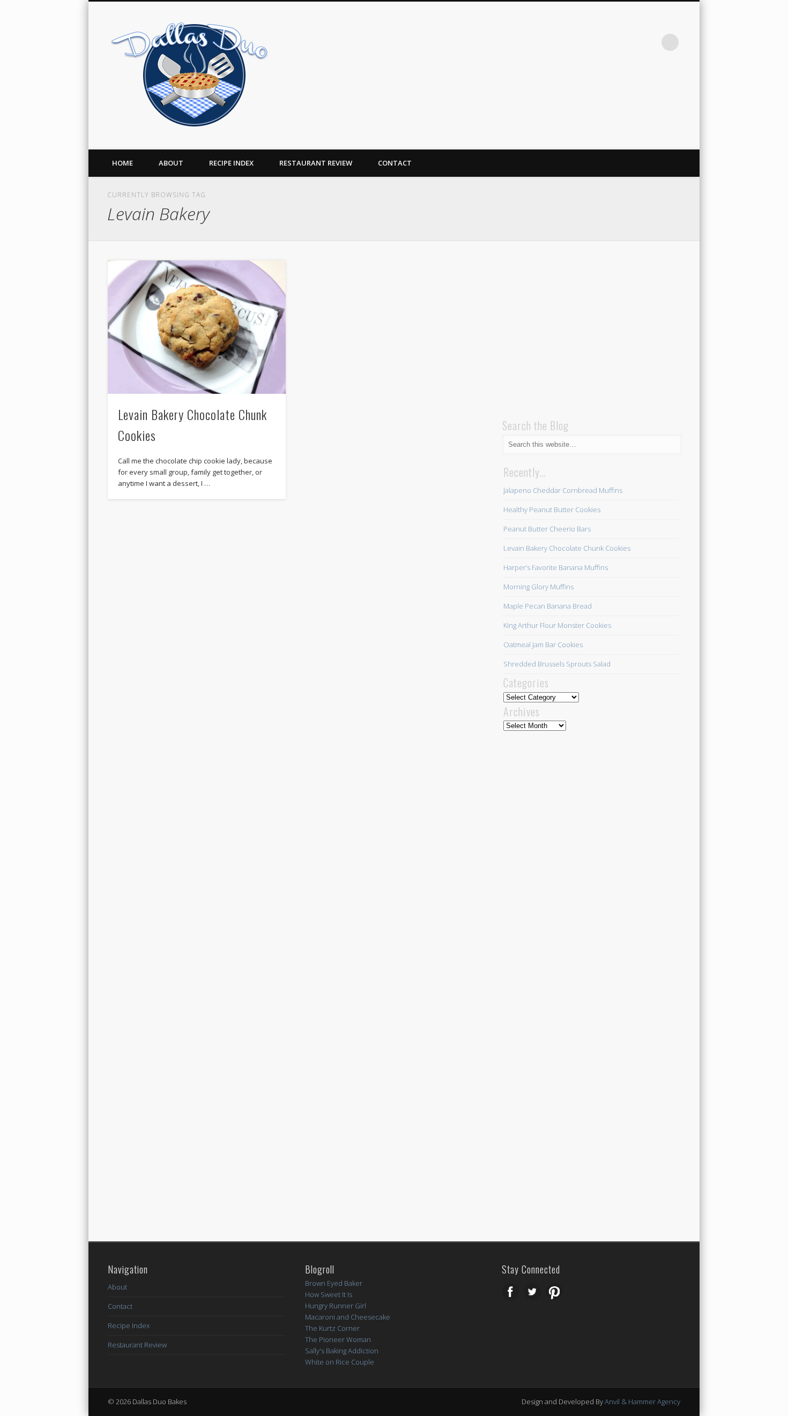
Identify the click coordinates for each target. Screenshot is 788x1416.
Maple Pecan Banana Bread (547, 606)
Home (122, 163)
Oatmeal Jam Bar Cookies (543, 644)
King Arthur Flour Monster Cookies (557, 625)
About (171, 163)
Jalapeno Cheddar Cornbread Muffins (562, 490)
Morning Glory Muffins (538, 586)
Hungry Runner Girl (335, 1305)
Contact (395, 163)
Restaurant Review (315, 163)
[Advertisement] (582, 327)
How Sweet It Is (328, 1294)
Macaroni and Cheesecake (347, 1317)
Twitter (626, 42)
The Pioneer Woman (338, 1339)
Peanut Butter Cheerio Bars (547, 529)
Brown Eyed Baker (333, 1283)
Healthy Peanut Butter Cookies (551, 509)
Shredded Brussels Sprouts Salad (557, 664)
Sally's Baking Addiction (341, 1350)
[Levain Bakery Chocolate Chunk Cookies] (197, 327)
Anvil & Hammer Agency (642, 1401)
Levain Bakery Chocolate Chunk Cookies (566, 548)
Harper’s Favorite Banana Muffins (555, 567)
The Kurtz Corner (332, 1328)
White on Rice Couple (339, 1362)
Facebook (604, 42)
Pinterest (648, 42)
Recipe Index (231, 163)
